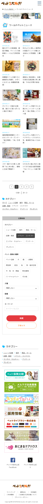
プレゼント (34, 209)
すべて (4, 203)
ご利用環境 (10, 495)
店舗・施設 (6, 206)
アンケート (24, 209)
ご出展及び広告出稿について (28, 495)
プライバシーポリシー (21, 497)
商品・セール (29, 203)
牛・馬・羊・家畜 (12, 271)
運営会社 (23, 492)
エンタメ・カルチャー (10, 209)
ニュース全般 (13, 203)
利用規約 (33, 492)
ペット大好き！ (9, 9)
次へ (24, 193)
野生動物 (25, 271)
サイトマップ (11, 492)
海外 (21, 203)
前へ (18, 193)
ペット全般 (10, 259)
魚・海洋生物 (31, 265)
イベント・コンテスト (26, 236)
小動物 (30, 259)
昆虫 (16, 265)
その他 (24, 276)
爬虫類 (8, 265)
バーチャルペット (12, 276)
